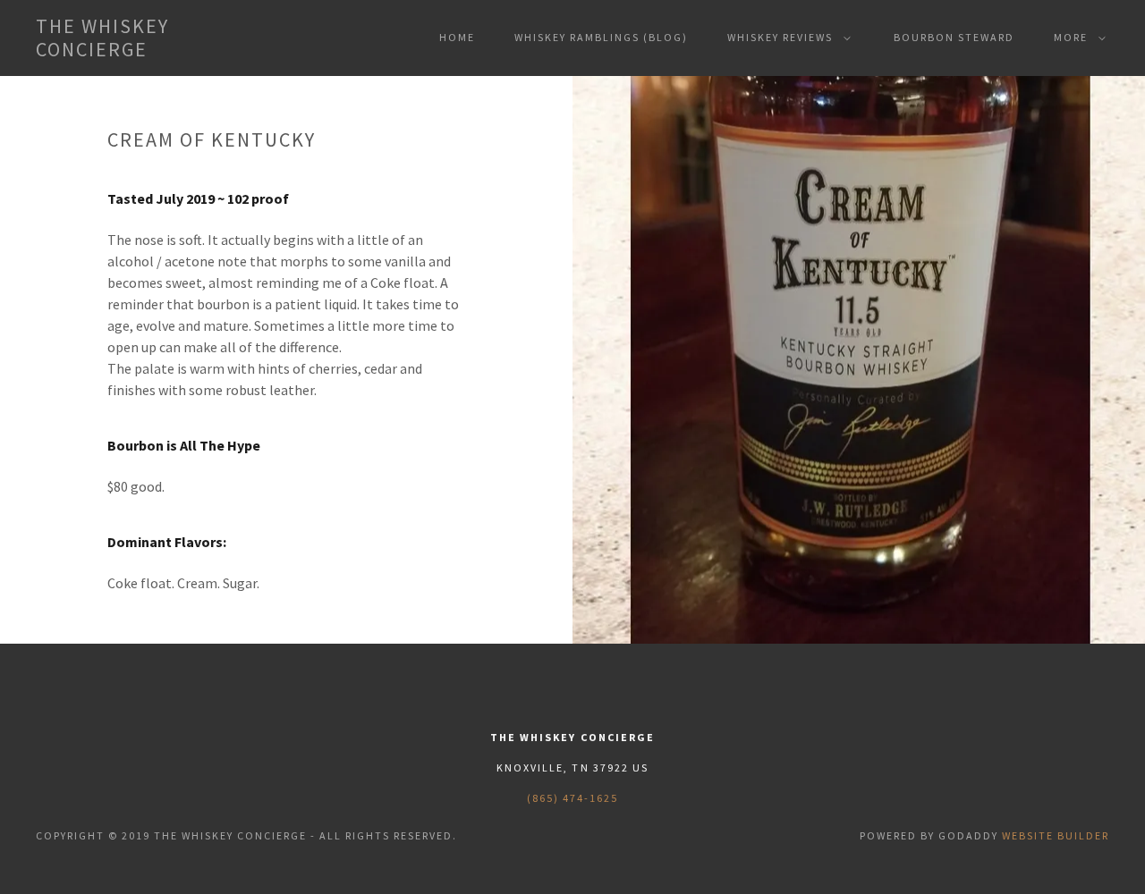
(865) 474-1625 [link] (572, 798)
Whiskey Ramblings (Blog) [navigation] (601, 37)
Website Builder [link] (1055, 835)
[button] (159, 38)
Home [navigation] (457, 37)
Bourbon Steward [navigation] (954, 37)
